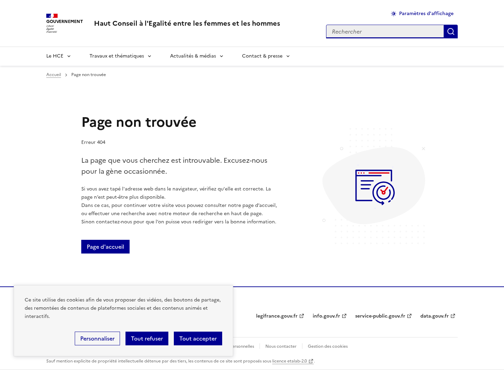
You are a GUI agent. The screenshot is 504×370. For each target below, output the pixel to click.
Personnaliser (97, 338)
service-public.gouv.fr (380, 316)
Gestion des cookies (328, 346)
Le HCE (54, 56)
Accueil (53, 75)
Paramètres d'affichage (426, 13)
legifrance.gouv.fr (277, 316)
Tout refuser (147, 338)
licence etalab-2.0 (289, 361)
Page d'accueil (105, 247)
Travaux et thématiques (116, 56)
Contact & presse (262, 56)
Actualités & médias (193, 56)
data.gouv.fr (434, 316)
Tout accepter (198, 338)
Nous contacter (281, 346)
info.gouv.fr (326, 316)
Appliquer (451, 31)
